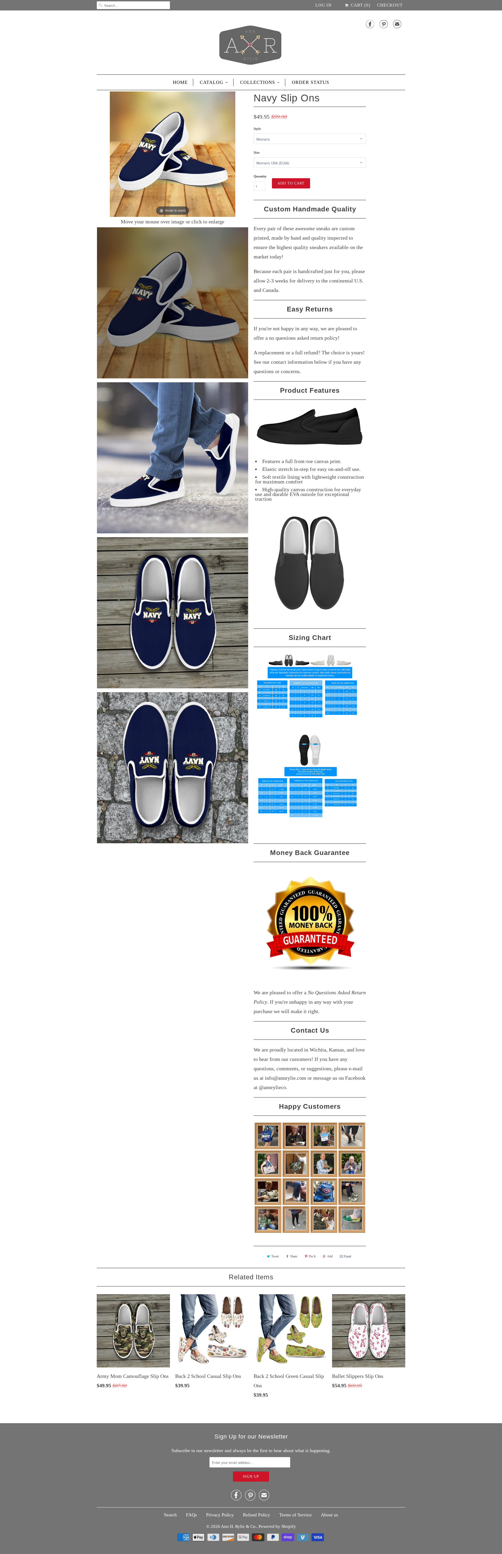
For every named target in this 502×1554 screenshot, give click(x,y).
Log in (323, 5)
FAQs (191, 1514)
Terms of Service (295, 1514)
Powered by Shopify (277, 1526)
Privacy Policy (220, 1514)
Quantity (260, 176)
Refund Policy (256, 1514)
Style (257, 129)
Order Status (310, 82)
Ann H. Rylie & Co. (238, 1526)
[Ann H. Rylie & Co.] (251, 43)
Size (257, 152)
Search (170, 1514)
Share (293, 1256)
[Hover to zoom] (172, 154)
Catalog (211, 82)
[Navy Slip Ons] (172, 302)
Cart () (359, 5)
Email (347, 1256)
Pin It (312, 1256)
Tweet (275, 1256)
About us (329, 1514)
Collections (257, 82)
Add (330, 1256)
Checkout (390, 5)
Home (180, 82)
